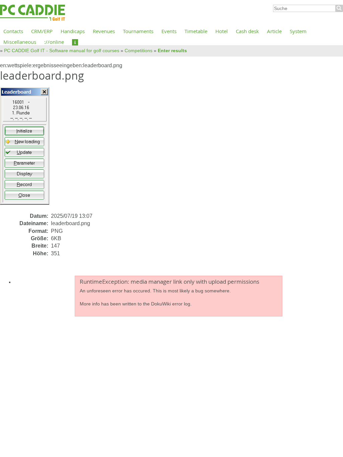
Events (169, 31)
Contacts (13, 31)
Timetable (196, 31)
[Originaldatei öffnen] (28, 149)
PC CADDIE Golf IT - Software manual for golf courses (61, 50)
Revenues (104, 31)
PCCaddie (32, 13)
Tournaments (138, 31)
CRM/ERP (42, 31)
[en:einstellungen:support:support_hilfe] (75, 41)
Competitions (138, 50)
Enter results (172, 50)
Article (274, 31)
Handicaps (73, 31)
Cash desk (247, 31)
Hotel (221, 31)
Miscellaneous (19, 41)
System (298, 31)
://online (54, 41)
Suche (339, 8)
